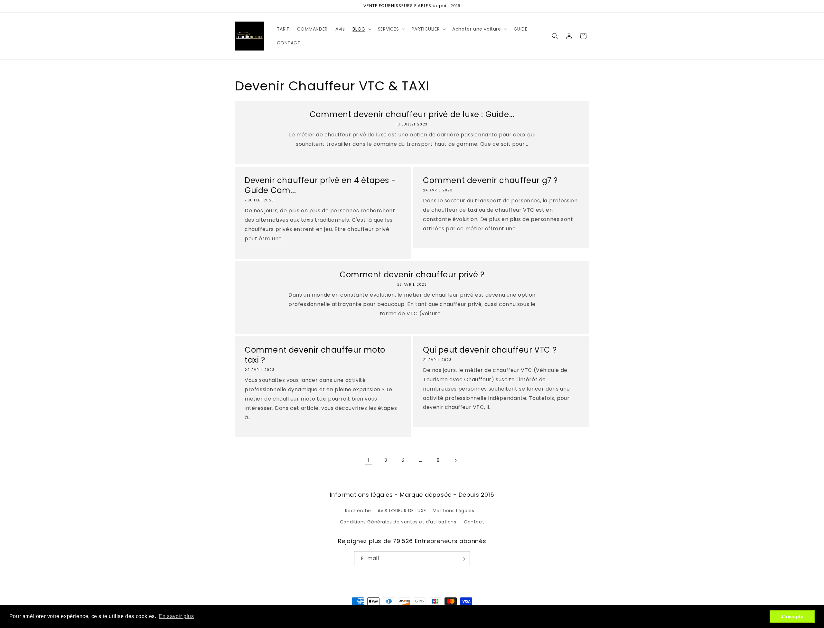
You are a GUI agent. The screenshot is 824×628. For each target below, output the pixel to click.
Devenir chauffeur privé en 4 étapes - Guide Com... (320, 185)
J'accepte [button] (792, 616)
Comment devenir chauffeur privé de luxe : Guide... (412, 114)
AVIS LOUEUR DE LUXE (402, 510)
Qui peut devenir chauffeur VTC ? (490, 350)
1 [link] (369, 460)
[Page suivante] (455, 460)
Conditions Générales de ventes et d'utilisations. (398, 522)
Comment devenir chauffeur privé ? (412, 275)
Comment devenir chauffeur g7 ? (490, 180)
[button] (361, 29)
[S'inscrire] (462, 559)
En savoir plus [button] (176, 616)
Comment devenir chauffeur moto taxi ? (315, 355)
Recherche (358, 510)
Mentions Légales (453, 510)
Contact (474, 522)
